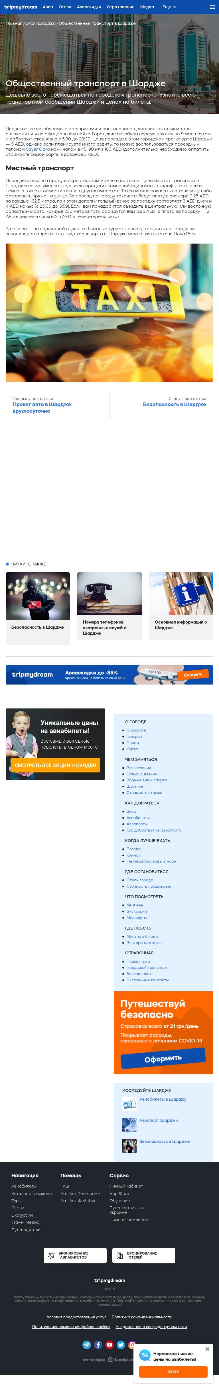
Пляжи (133, 743)
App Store (119, 1194)
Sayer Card (38, 149)
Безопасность (140, 974)
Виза (131, 811)
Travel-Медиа (25, 1222)
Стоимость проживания (149, 886)
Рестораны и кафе (144, 943)
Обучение (120, 1201)
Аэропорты (137, 824)
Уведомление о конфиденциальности (151, 1327)
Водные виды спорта (147, 780)
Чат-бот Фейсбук (77, 1201)
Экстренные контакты (148, 980)
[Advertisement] (109, 494)
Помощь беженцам (129, 1219)
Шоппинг (135, 786)
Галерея (134, 736)
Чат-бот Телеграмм (80, 1194)
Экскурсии (137, 911)
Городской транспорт (147, 967)
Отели (17, 1208)
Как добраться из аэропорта (154, 830)
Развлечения (139, 768)
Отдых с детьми (142, 774)
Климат (133, 855)
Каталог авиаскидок (32, 1194)
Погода (134, 849)
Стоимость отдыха (144, 792)
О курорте (136, 730)
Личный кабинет (126, 1186)
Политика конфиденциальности (142, 1317)
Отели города (140, 880)
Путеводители (25, 1230)
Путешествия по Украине (126, 1210)
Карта (132, 749)
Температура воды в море (151, 861)
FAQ (64, 1186)
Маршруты (137, 918)
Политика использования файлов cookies (71, 1327)
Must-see (135, 905)
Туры (16, 1201)
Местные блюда (142, 936)
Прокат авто (138, 961)
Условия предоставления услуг (76, 1317)
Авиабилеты (138, 818)
